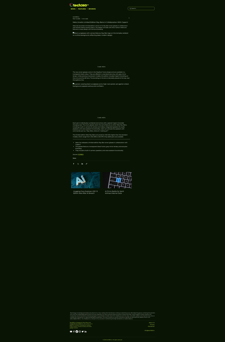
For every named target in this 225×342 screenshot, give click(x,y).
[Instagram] (79, 331)
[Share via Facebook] (73, 164)
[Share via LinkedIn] (82, 164)
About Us (152, 322)
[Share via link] (86, 164)
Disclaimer (151, 326)
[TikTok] (76, 331)
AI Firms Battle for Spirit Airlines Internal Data (114, 192)
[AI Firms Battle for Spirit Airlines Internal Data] (117, 180)
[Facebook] (74, 331)
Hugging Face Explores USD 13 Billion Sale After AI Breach (85, 192)
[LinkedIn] (85, 331)
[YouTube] (71, 331)
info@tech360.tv (149, 330)
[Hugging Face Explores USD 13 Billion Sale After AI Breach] (85, 180)
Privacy (152, 324)
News (74, 158)
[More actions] (129, 18)
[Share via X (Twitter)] (78, 164)
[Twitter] (82, 331)
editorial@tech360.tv (75, 318)
